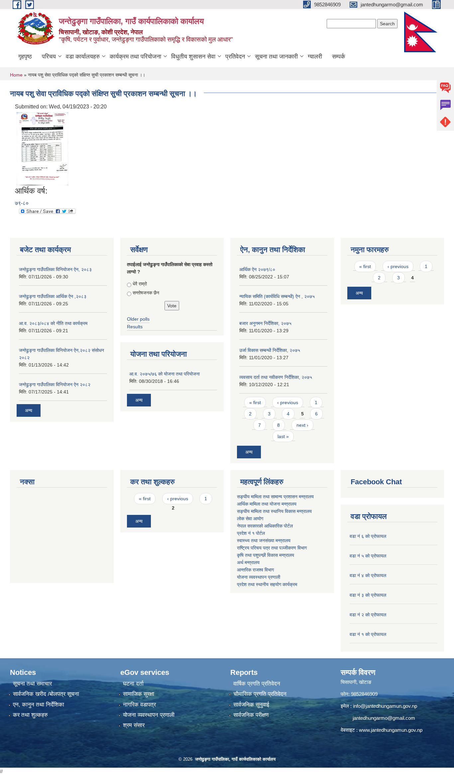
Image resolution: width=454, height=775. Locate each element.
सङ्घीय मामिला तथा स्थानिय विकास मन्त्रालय (274, 511)
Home (16, 75)
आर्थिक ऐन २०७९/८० (257, 269)
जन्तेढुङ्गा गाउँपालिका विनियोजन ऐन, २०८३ (55, 269)
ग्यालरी (315, 56)
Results (135, 326)
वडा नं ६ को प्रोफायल (368, 536)
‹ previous (287, 402)
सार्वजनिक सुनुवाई (251, 704)
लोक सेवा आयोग (250, 518)
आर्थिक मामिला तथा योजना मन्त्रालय (266, 504)
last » (283, 436)
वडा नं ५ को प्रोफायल (368, 555)
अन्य (28, 410)
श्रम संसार (134, 725)
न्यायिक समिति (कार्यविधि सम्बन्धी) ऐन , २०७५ (277, 296)
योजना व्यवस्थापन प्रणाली (258, 577)
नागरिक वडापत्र (139, 704)
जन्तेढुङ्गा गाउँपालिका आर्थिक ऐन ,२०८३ (52, 296)
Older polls (138, 319)
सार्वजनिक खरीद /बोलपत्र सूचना (46, 694)
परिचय (49, 56)
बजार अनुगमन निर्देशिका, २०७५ (265, 323)
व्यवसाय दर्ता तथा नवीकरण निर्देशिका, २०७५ (275, 377)
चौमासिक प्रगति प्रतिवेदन (259, 694)
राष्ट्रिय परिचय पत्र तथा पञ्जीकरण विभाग (272, 547)
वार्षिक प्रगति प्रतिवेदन (256, 684)
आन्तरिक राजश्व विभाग (255, 569)
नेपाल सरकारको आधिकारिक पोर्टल (265, 526)
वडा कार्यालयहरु (83, 56)
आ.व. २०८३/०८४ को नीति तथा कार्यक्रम (53, 323)
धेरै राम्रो (140, 283)
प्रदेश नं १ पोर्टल (251, 533)
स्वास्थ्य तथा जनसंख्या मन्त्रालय (263, 540)
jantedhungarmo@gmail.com (384, 718)
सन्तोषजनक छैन (146, 292)
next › (302, 425)
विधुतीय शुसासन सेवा (193, 56)
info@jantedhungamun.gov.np (385, 706)
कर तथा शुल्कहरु (30, 715)
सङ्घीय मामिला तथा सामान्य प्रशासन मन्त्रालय (275, 496)
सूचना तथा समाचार (32, 684)
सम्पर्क (338, 56)
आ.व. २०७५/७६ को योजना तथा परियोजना (164, 374)
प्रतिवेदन (235, 56)
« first (255, 402)
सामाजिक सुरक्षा (138, 694)
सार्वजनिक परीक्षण (251, 715)
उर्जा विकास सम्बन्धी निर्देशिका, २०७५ (269, 350)
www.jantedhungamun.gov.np (390, 730)
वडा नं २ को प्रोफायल (368, 614)
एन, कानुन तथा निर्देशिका (38, 704)
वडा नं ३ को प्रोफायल (368, 595)
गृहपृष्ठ (25, 56)
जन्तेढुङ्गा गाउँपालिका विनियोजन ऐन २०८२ (54, 384)
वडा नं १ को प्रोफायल (368, 634)
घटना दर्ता (133, 684)
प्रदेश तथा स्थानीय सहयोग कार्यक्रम (267, 584)
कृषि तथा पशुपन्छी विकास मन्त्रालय (265, 555)
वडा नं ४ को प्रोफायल (368, 575)
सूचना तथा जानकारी (276, 56)
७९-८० (22, 203)
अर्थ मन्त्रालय (248, 562)
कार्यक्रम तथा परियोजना (135, 56)
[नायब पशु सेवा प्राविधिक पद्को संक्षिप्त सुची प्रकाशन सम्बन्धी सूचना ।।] (42, 148)
